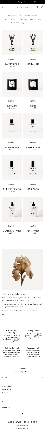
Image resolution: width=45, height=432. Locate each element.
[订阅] (40, 377)
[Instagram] (22, 414)
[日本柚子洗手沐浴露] (12, 126)
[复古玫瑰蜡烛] (12, 84)
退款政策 (11, 422)
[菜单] (4, 7)
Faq (3, 398)
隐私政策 (19, 422)
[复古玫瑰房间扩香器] (12, 42)
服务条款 (26, 422)
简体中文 (25, 425)
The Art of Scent (6, 389)
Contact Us (5, 393)
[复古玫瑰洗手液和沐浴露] (12, 167)
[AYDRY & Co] (22, 7)
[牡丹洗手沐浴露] (33, 167)
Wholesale (5, 402)
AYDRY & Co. (6, 407)
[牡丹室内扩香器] (33, 42)
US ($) (19, 425)
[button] (37, 7)
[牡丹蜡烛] (33, 84)
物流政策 (34, 422)
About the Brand (6, 386)
